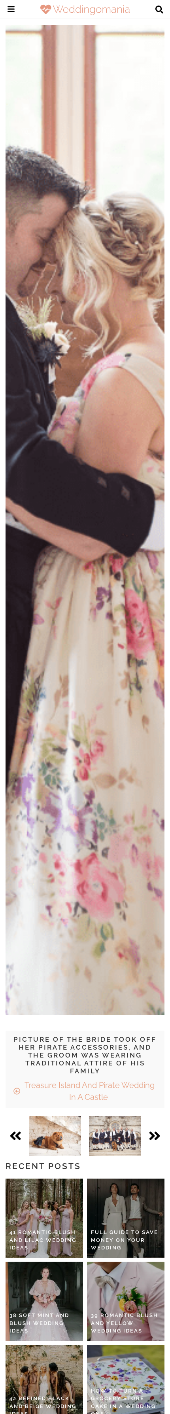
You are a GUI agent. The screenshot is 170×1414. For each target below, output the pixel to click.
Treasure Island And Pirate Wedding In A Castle (89, 1091)
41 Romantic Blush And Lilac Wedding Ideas (42, 1240)
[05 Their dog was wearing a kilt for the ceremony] (55, 1136)
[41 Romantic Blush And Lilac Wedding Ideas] (44, 1218)
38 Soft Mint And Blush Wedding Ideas (39, 1323)
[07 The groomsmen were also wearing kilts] (115, 1136)
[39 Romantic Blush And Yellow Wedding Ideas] (125, 1301)
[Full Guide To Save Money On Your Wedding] (125, 1218)
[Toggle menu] (11, 10)
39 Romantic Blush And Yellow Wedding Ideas (124, 1323)
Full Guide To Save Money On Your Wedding (124, 1240)
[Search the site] (159, 10)
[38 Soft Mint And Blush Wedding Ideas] (44, 1301)
